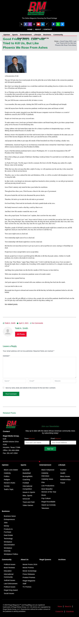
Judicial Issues (9, 580)
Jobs (6, 523)
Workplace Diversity (8, 549)
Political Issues (9, 564)
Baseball (26, 470)
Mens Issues (65, 476)
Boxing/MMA (27, 476)
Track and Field (28, 502)
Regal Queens (23, 38)
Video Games (28, 505)
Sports (15, 35)
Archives (35, 38)
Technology (8, 539)
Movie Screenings (29, 571)
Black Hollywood (47, 470)
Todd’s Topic (8, 489)
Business (47, 35)
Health (62, 473)
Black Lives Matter (11, 470)
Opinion (6, 35)
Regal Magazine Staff (29, 582)
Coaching (26, 480)
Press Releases (29, 574)
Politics (6, 476)
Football (26, 483)
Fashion (63, 470)
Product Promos (29, 577)
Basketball (27, 473)
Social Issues (9, 593)
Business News (10, 516)
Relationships (65, 480)
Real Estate (8, 535)
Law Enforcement (10, 584)
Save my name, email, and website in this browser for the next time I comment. (31, 388)
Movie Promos (28, 568)
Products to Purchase (8, 530)
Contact (6, 431)
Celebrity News (47, 479)
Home (56, 41)
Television (45, 508)
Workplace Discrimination (9, 543)
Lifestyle (37, 35)
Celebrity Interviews (45, 474)
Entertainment (26, 35)
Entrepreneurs (9, 519)
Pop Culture (46, 498)
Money (6, 526)
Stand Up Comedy (48, 505)
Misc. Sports (27, 495)
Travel (62, 483)
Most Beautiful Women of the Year (48, 490)
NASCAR (26, 499)
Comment (6, 356)
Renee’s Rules (9, 483)
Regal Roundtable (48, 502)
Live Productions (47, 486)
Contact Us (59, 611)
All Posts (21, 334)
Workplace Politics (11, 554)
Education (8, 571)
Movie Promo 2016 (30, 564)
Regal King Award (11, 590)
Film (43, 482)
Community (58, 35)
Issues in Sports (29, 492)
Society (7, 486)
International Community (8, 575)
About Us (45, 38)
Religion (7, 480)
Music (43, 495)
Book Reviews (9, 568)
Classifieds (70, 611)
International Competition (27, 487)
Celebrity (7, 473)
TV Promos (27, 587)
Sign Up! (50, 449)
